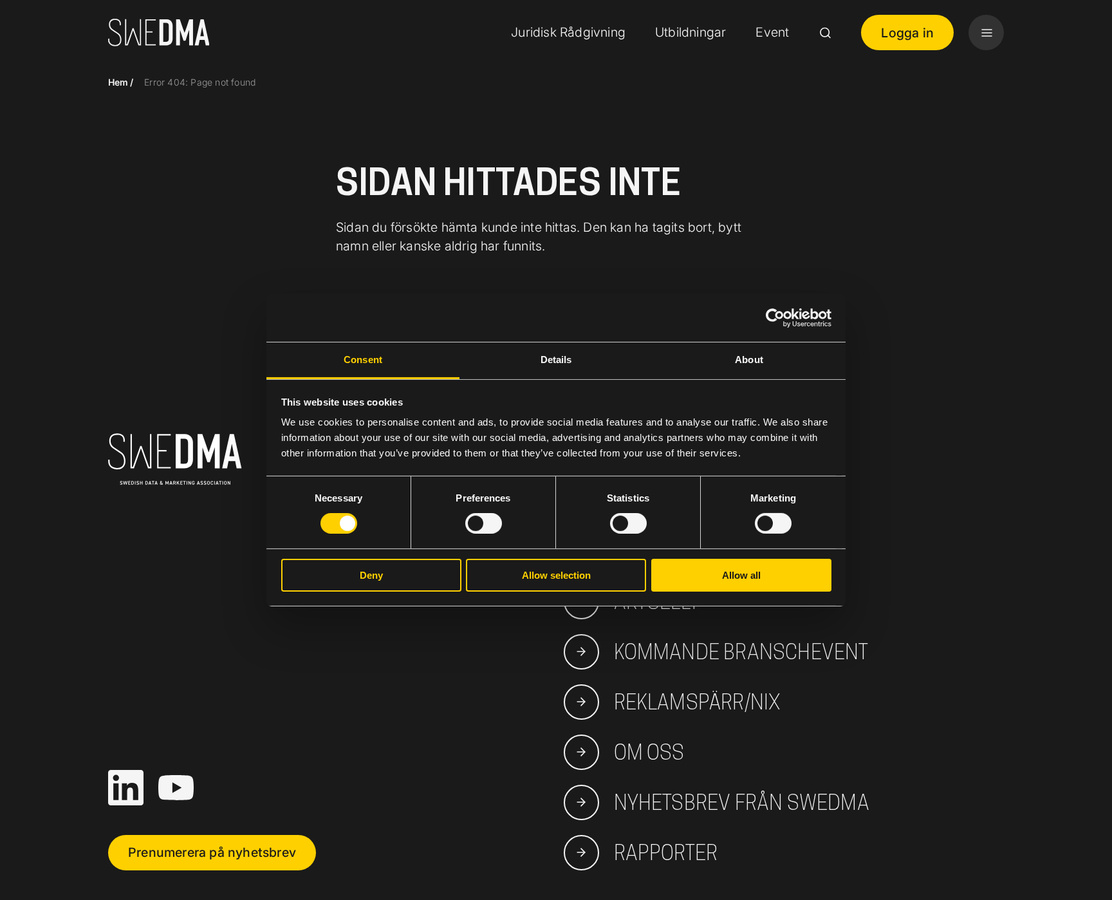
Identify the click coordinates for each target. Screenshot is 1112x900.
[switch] (483, 523)
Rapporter (666, 853)
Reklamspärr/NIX (697, 702)
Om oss (649, 752)
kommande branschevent (741, 652)
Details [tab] (556, 359)
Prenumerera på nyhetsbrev (212, 852)
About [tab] (749, 359)
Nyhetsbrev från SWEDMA (741, 802)
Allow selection (556, 575)
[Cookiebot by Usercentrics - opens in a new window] (775, 317)
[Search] (825, 32)
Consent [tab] (363, 359)
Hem (118, 82)
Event (772, 32)
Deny (371, 575)
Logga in (907, 33)
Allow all (741, 575)
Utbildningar (690, 32)
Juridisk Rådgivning (568, 32)
